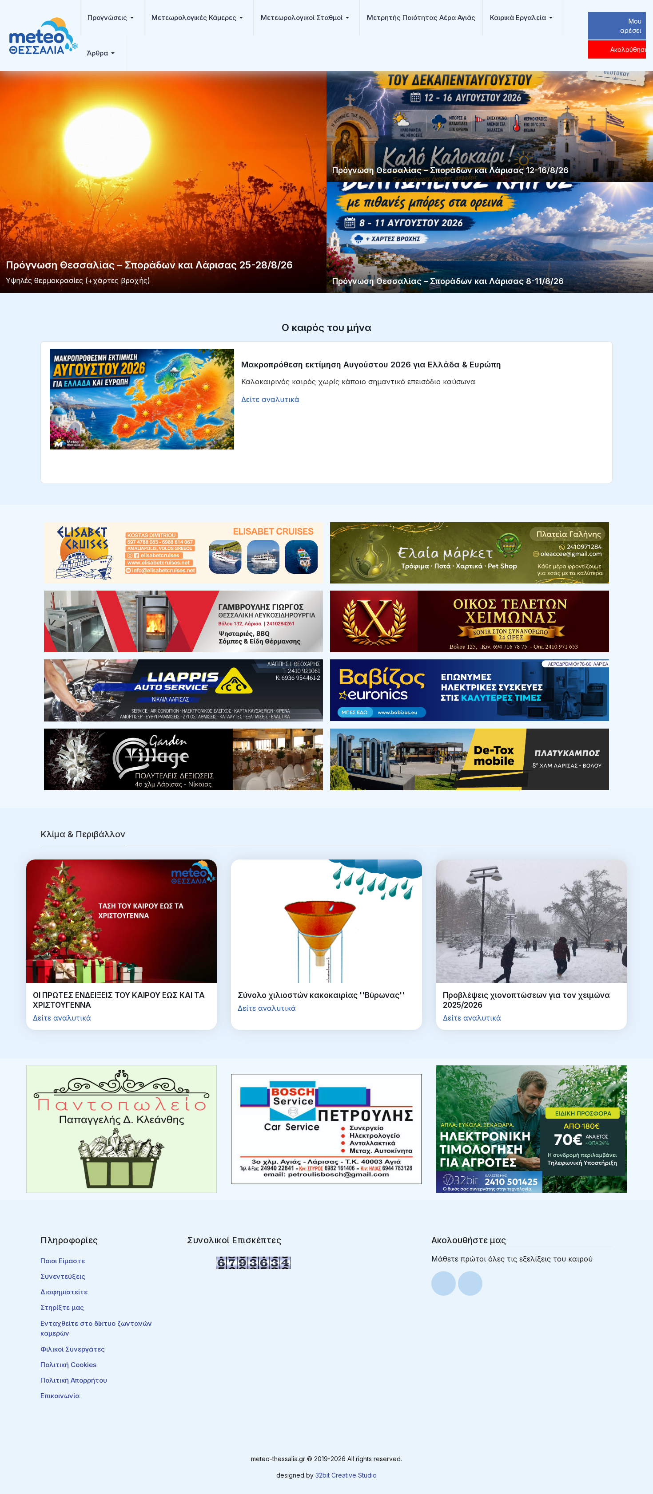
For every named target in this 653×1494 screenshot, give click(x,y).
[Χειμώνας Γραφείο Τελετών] (469, 620)
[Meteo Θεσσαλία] (43, 34)
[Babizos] (469, 689)
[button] (112, 17)
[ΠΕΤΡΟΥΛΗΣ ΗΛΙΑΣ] (326, 1128)
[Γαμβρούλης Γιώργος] (183, 620)
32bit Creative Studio (346, 1475)
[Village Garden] (183, 758)
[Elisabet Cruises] (183, 552)
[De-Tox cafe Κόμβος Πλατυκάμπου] (469, 758)
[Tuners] (531, 1128)
